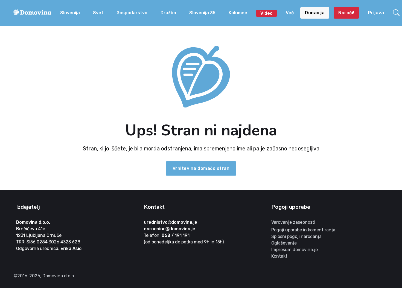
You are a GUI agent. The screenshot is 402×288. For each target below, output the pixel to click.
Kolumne (238, 12)
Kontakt (279, 256)
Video (266, 13)
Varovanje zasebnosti (293, 222)
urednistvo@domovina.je (170, 222)
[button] (396, 13)
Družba (168, 12)
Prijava (376, 12)
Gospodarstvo (131, 12)
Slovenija (70, 12)
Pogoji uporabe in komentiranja (303, 229)
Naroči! (346, 12)
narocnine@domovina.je (169, 228)
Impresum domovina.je (294, 249)
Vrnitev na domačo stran (201, 168)
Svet (98, 12)
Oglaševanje (284, 243)
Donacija (315, 12)
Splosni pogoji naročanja (296, 236)
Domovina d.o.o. (33, 222)
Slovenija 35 (202, 12)
